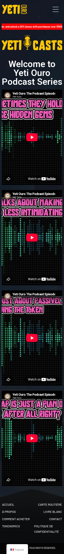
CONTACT (55, 519)
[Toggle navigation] (56, 9)
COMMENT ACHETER (16, 519)
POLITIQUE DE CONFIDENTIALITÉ (46, 528)
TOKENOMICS (11, 526)
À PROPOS (9, 512)
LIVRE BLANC (53, 512)
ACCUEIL (8, 504)
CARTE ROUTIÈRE (50, 504)
